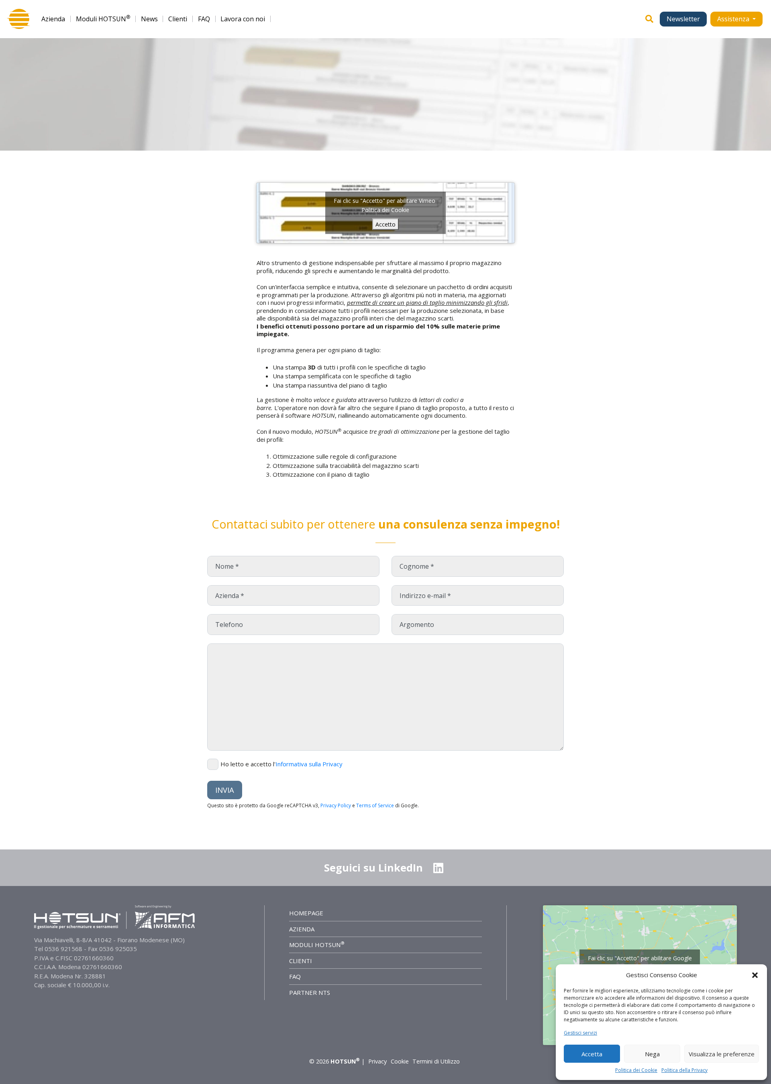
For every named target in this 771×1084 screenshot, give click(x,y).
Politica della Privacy (684, 1070)
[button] (755, 975)
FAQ (204, 19)
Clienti (177, 19)
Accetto (385, 224)
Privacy (377, 1061)
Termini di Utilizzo (436, 1061)
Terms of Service (375, 805)
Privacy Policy (335, 805)
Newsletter (683, 18)
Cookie (400, 1061)
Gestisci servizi (580, 1032)
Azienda (53, 19)
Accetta (591, 1054)
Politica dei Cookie (636, 1070)
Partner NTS (309, 992)
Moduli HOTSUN (103, 19)
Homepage (306, 913)
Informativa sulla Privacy (309, 764)
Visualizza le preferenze (722, 1054)
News (149, 19)
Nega (652, 1054)
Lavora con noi (242, 19)
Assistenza (734, 18)
